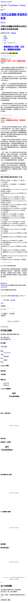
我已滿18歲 (3, 599)
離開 (9, 599)
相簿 (5, 36)
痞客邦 (13, 295)
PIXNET (7, 577)
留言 (17, 295)
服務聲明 (17, 579)
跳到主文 (3, 22)
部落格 (5, 38)
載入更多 (3, 306)
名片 (5, 40)
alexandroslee (4, 286)
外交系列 (12, 300)
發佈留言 (3, 315)
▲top (2, 303)
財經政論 (13, 33)
